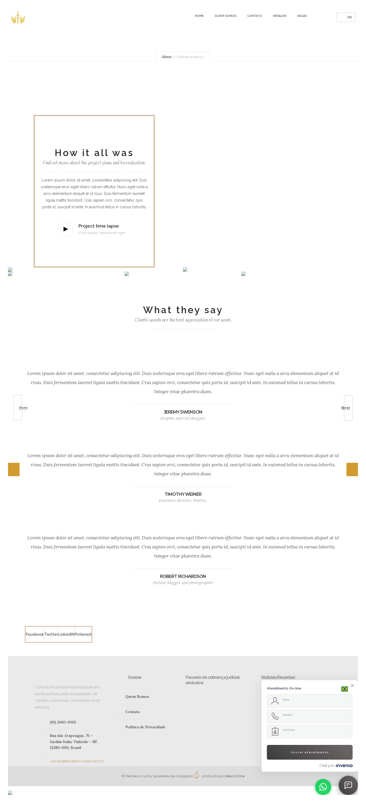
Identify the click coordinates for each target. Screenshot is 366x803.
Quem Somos (226, 16)
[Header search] (325, 18)
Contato (254, 16)
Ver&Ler (279, 16)
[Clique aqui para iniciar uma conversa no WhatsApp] (323, 787)
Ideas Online (235, 776)
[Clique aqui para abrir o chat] (348, 785)
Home (199, 16)
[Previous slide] (13, 469)
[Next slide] (353, 469)
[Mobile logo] (10, 789)
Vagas (302, 16)
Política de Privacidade (145, 727)
